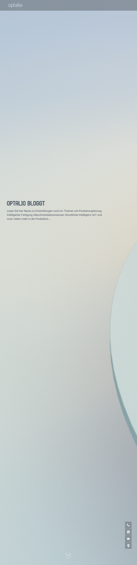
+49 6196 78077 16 (124, 524)
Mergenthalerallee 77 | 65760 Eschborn (124, 545)
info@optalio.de (124, 538)
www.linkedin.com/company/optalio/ (124, 531)
